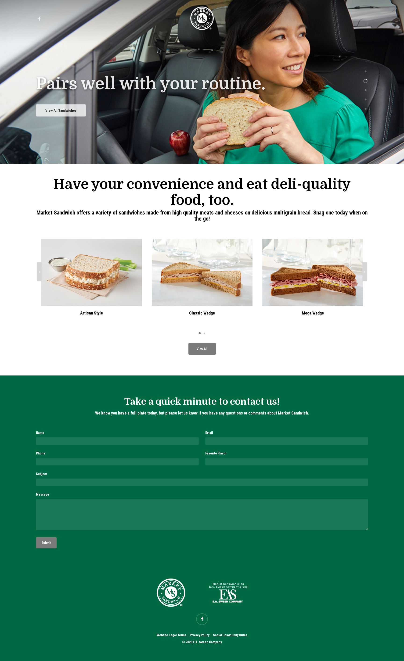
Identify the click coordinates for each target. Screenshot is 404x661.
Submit (46, 543)
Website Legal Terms (171, 635)
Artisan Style (91, 313)
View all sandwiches (60, 107)
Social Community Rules (230, 635)
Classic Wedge (202, 313)
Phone (40, 453)
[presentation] (39, 271)
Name (40, 433)
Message (42, 494)
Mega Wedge (313, 313)
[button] (199, 333)
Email (209, 433)
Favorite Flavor (216, 453)
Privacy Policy (199, 635)
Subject (41, 474)
